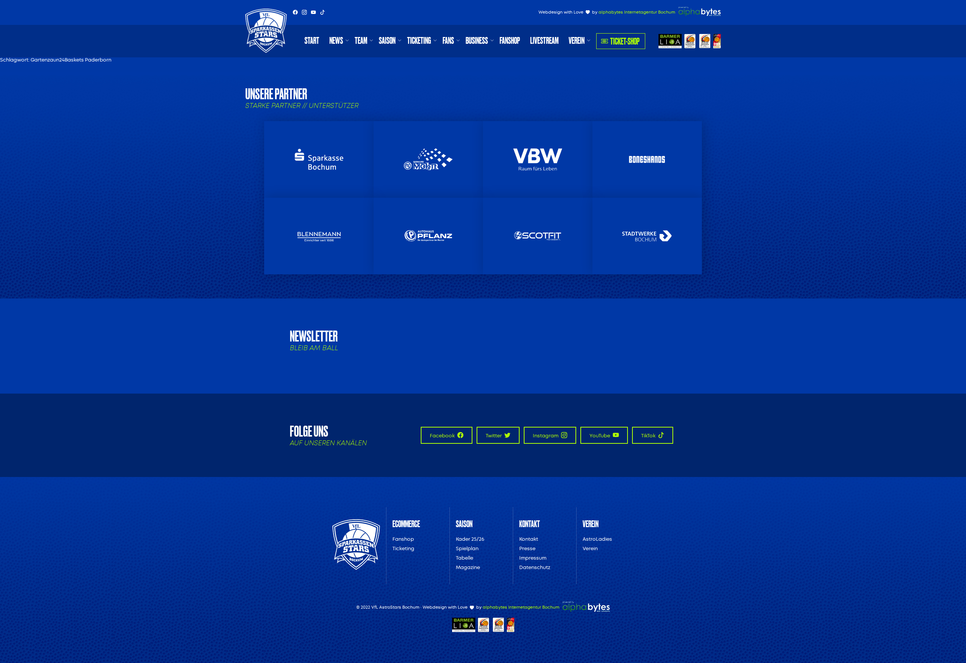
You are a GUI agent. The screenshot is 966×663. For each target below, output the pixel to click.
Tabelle (464, 558)
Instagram (546, 435)
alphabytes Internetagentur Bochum (636, 12)
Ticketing (419, 40)
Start (312, 40)
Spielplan (467, 548)
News (336, 40)
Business (477, 40)
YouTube (600, 435)
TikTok (649, 435)
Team (361, 40)
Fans (448, 40)
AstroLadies (597, 539)
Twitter (494, 435)
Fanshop (510, 40)
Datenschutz (534, 567)
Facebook (443, 435)
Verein (577, 40)
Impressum (532, 558)
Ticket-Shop (625, 41)
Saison (387, 40)
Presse (527, 548)
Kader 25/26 (470, 539)
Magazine (468, 567)
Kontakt (528, 539)
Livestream (544, 40)
